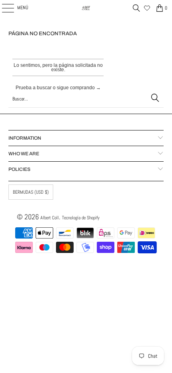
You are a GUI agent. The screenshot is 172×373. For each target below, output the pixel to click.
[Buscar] (136, 8)
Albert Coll (49, 218)
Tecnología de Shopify (81, 218)
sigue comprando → (79, 87)
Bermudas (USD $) (31, 192)
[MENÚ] (3, 8)
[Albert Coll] (86, 8)
